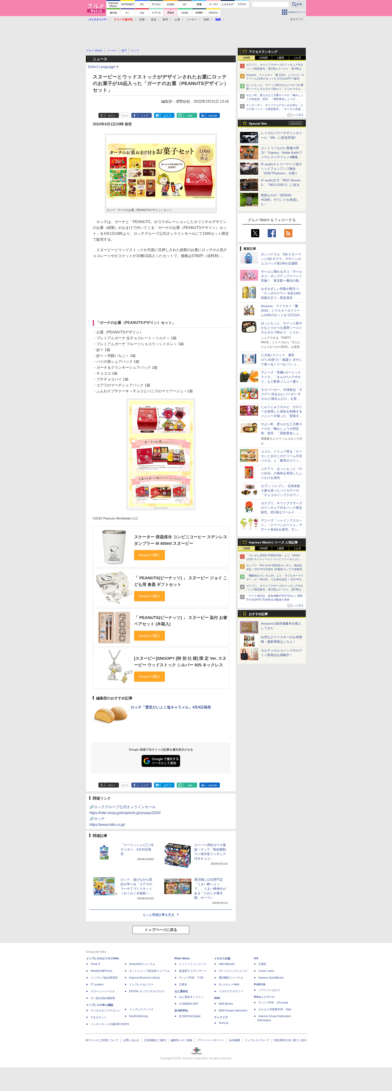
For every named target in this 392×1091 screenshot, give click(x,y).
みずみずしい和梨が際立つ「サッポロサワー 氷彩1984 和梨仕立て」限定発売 (281, 293)
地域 (206, 19)
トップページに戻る (161, 930)
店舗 (142, 19)
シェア (144, 115)
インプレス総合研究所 (104, 977)
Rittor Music (182, 958)
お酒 (177, 19)
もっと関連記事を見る (158, 914)
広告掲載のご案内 (155, 1040)
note (190, 115)
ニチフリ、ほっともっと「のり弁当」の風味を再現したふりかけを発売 (281, 473)
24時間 (263, 57)
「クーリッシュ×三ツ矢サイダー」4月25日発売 (137, 849)
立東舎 (183, 984)
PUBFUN (259, 984)
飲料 (165, 19)
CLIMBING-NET (188, 1003)
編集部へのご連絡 (181, 1040)
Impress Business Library (144, 977)
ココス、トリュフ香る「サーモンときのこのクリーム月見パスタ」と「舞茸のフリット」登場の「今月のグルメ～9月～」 (281, 460)
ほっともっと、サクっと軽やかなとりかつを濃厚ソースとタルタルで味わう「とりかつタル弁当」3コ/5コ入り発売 (274, 88)
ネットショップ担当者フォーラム (149, 970)
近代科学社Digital (190, 1016)
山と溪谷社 (181, 991)
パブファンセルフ (269, 990)
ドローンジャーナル (103, 991)
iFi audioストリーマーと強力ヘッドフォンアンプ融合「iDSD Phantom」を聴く (281, 168)
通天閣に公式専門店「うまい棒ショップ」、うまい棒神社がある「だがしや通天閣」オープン (210, 888)
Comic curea (266, 970)
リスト (125, 115)
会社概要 (234, 1040)
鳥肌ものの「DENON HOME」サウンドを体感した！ (280, 199)
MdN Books (226, 1003)
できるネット (99, 1017)
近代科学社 (181, 1010)
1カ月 (297, 57)
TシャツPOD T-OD (191, 977)
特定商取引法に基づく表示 (290, 1040)
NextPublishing (138, 1016)
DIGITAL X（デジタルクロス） (147, 991)
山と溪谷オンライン (191, 997)
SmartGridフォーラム (142, 964)
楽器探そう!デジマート (193, 970)
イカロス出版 (222, 958)
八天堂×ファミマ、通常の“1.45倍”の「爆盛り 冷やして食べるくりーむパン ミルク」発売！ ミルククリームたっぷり (281, 364)
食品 (153, 19)
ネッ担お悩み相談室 (103, 998)
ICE (256, 958)
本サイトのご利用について (102, 1040)
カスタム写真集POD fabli (274, 1009)
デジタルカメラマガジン (105, 1010)
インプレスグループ (257, 1040)
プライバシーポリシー (210, 1040)
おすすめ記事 (258, 614)
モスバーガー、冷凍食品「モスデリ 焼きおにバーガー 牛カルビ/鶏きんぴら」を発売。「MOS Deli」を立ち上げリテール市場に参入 (281, 399)
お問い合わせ (131, 1040)
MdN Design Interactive (233, 1010)
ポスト (111, 115)
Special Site (258, 123)
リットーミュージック (192, 964)
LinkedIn (212, 115)
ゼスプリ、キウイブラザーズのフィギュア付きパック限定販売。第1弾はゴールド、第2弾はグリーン (275, 68)
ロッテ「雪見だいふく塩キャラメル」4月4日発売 (171, 707)
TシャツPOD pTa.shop (273, 1002)
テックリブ (221, 1017)
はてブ (167, 115)
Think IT (95, 964)
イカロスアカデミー (231, 991)
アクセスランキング (263, 51)
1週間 (280, 57)
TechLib (223, 1023)
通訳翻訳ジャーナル (231, 977)
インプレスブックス (141, 1009)
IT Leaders (97, 984)
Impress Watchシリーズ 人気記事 (273, 542)
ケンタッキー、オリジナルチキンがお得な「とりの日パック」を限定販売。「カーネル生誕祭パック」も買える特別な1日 (274, 109)
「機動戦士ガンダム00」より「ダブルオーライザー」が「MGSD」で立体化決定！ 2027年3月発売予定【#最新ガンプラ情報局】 (275, 579)
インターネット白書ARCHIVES (110, 1024)
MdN (217, 998)
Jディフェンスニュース (233, 970)
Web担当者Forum (101, 970)
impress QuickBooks (271, 977)
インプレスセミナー (141, 984)
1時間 (246, 57)
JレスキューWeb (229, 984)
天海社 (262, 964)
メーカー (191, 19)
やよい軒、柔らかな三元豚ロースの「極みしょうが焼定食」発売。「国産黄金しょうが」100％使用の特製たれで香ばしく (274, 99)
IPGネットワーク (264, 997)
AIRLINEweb (227, 964)
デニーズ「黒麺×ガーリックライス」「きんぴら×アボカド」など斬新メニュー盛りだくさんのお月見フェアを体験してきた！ (281, 381)
